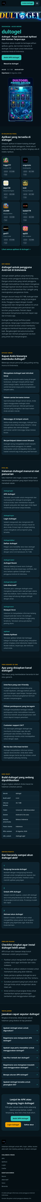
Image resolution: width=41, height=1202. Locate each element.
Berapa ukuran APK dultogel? (15, 1075)
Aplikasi (4, 1162)
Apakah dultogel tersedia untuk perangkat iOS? (16, 1083)
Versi (3, 1183)
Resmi (4, 1176)
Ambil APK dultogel (11, 57)
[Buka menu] (37, 3)
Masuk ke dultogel (11, 64)
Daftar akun (29, 1125)
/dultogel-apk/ (20, 836)
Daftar (4, 1168)
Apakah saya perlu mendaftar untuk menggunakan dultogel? (18, 1049)
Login (4, 1165)
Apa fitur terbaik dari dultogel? (16, 1058)
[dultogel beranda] (4, 3)
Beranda (5, 1186)
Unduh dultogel (27, 3)
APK (3, 1158)
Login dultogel (13, 1125)
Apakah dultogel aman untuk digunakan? (15, 1029)
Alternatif (5, 1180)
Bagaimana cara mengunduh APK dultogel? (17, 1039)
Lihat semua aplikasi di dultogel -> (16, 249)
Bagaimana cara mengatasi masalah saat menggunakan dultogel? (18, 1066)
